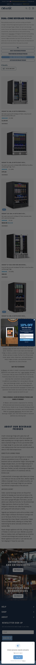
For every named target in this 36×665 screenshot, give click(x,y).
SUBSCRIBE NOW (27, 339)
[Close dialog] (34, 319)
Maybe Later (26, 341)
